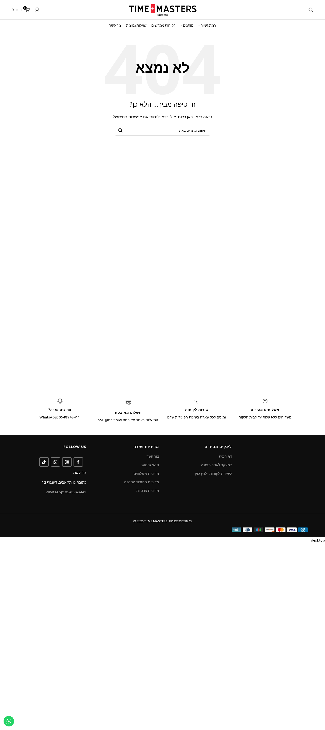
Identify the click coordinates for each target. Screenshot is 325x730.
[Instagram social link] (67, 462)
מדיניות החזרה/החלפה (141, 482)
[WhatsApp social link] (55, 462)
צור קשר (153, 456)
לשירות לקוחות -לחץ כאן (213, 473)
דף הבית (225, 456)
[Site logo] (162, 9)
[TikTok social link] (44, 462)
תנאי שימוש (150, 464)
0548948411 (69, 417)
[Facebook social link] (78, 462)
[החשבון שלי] (37, 9)
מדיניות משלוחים (146, 473)
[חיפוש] (311, 9)
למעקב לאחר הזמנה (216, 464)
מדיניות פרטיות (147, 490)
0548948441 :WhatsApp (66, 492)
